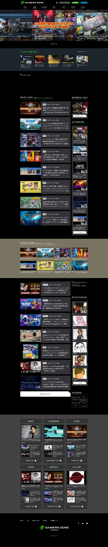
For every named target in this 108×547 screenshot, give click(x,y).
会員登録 (75, 2)
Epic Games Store (76, 399)
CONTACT (45, 520)
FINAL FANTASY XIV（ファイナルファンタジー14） (84, 400)
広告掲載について (54, 520)
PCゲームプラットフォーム (76, 397)
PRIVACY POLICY (35, 520)
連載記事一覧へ (82, 51)
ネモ (75, 406)
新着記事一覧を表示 (45, 394)
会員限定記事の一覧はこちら (80, 115)
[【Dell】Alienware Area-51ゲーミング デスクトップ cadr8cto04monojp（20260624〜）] (80, 288)
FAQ (28, 520)
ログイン (84, 2)
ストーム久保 (84, 406)
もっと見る (80, 232)
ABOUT (21, 520)
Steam (84, 397)
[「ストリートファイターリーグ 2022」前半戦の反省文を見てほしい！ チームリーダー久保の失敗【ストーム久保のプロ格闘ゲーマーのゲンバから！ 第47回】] (80, 107)
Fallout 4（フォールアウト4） (75, 404)
